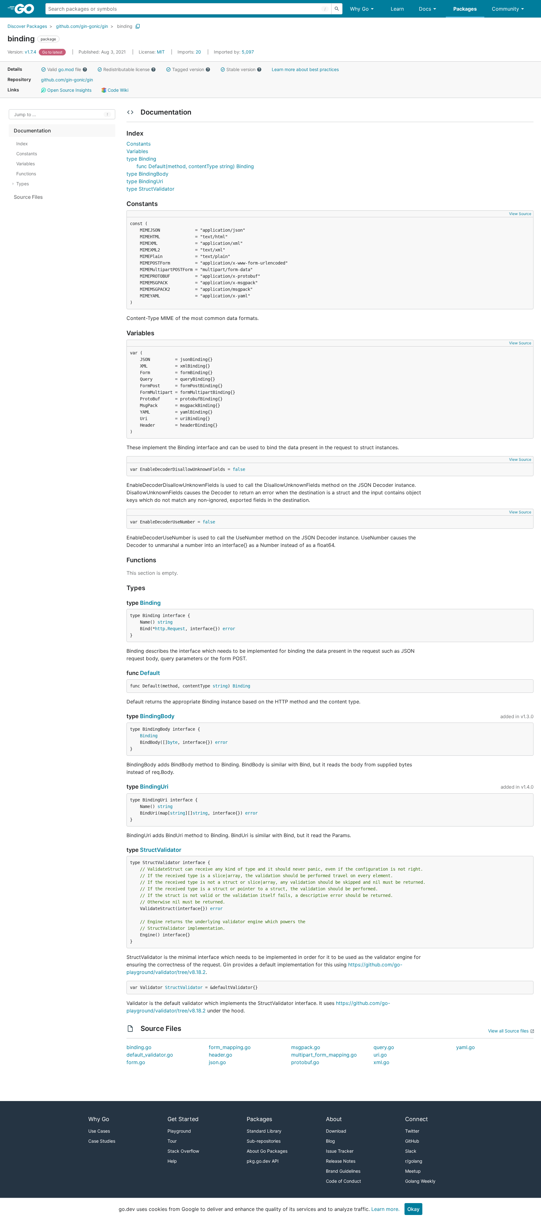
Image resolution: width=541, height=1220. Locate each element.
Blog (330, 1141)
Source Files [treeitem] (28, 197)
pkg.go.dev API (263, 1161)
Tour (172, 1141)
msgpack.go (305, 1047)
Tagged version (188, 69)
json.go (217, 1062)
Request (176, 628)
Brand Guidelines (343, 1171)
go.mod (66, 69)
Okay (413, 1209)
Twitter (412, 1131)
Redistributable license (126, 69)
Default (150, 673)
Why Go (359, 9)
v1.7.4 (23, 51)
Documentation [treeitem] (32, 130)
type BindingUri (144, 181)
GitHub (412, 1141)
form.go (135, 1062)
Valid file (64, 69)
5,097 (234, 51)
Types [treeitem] (22, 183)
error (229, 628)
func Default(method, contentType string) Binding (195, 166)
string (165, 622)
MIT (161, 51)
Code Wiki (117, 90)
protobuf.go (305, 1062)
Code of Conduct (343, 1181)
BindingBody (157, 716)
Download (336, 1131)
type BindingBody (147, 174)
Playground (179, 1131)
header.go (220, 1055)
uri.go (380, 1055)
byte (172, 742)
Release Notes (340, 1161)
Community (505, 9)
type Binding (141, 159)
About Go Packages (267, 1151)
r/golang (413, 1161)
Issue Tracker (339, 1151)
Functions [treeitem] (26, 173)
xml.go (381, 1062)
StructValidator (160, 850)
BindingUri (154, 786)
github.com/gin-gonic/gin (82, 26)
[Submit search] (337, 8)
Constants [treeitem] (26, 153)
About (334, 1119)
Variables (137, 151)
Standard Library (264, 1131)
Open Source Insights (68, 90)
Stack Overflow (183, 1151)
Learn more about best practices (305, 69)
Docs (425, 9)
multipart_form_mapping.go (324, 1055)
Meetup (413, 1171)
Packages (465, 9)
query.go (384, 1047)
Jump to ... (25, 114)
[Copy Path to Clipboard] (138, 26)
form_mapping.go (230, 1047)
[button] (43, 69)
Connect (416, 1119)
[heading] (26, 9)
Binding (150, 603)
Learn (397, 9)
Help (172, 1161)
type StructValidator (150, 189)
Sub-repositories (264, 1141)
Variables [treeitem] (25, 163)
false (239, 469)
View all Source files (508, 1030)
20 (190, 51)
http (160, 628)
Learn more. (385, 1209)
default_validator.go (149, 1055)
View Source (520, 213)
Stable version (241, 69)
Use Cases (99, 1131)
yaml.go (465, 1047)
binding (124, 26)
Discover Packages (27, 26)
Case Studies (101, 1141)
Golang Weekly (420, 1181)
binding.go (139, 1047)
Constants (138, 144)
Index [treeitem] (22, 143)
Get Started (182, 1119)
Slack (410, 1151)
